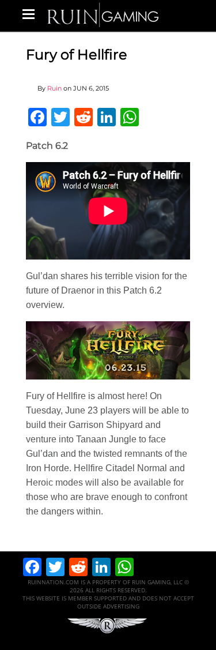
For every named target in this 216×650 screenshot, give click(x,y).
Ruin (54, 88)
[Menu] (28, 14)
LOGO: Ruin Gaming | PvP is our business (103, 14)
